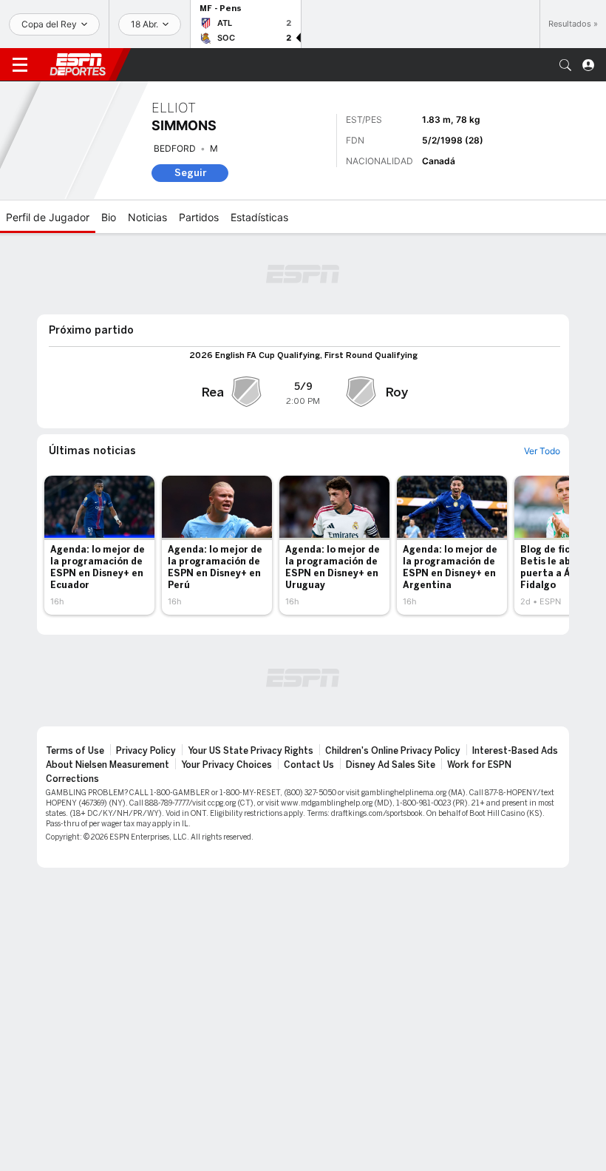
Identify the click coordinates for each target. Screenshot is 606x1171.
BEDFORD (175, 148)
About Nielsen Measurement (107, 765)
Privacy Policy (146, 751)
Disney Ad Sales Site (390, 765)
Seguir (190, 172)
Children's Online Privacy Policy (392, 751)
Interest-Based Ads (515, 751)
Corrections (72, 779)
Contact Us (309, 765)
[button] (565, 65)
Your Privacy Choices (226, 765)
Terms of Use (75, 751)
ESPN (78, 64)
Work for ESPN (479, 765)
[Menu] (20, 65)
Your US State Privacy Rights (250, 751)
